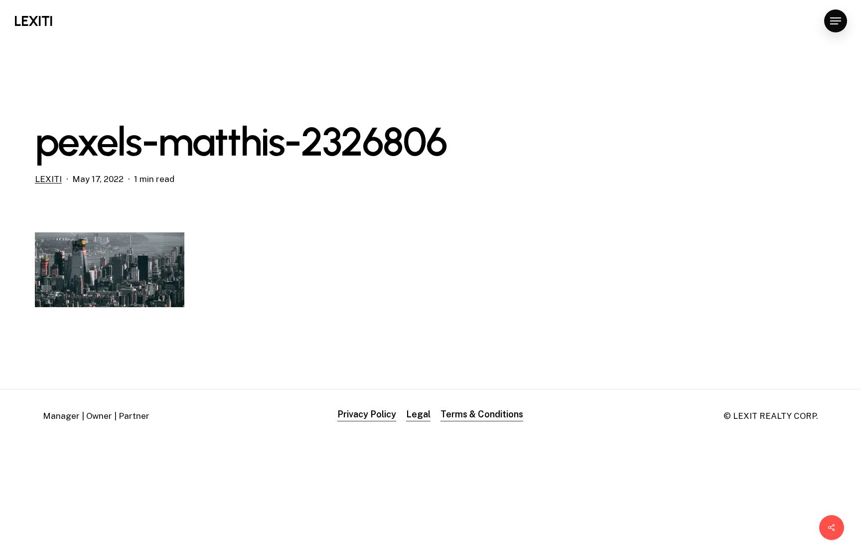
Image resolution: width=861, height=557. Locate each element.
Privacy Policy (366, 414)
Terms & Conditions (481, 414)
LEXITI (33, 21)
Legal (418, 414)
